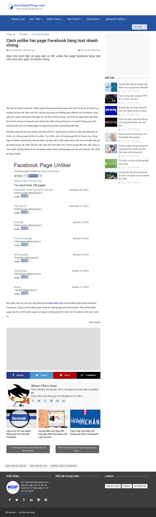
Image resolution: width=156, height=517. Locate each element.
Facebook (140, 486)
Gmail (126, 486)
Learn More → (27, 493)
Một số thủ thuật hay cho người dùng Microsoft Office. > (77, 449)
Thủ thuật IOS (38, 466)
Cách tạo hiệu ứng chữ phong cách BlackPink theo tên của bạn (133, 122)
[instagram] (38, 500)
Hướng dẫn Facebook (64, 466)
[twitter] (17, 500)
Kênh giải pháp (28, 512)
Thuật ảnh (112, 486)
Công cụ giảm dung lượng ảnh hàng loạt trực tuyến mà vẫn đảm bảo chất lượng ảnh (133, 148)
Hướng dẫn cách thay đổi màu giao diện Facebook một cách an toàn (52, 434)
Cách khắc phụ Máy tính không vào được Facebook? (84, 432)
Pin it (67, 375)
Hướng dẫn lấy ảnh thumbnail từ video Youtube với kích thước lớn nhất (134, 175)
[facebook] (9, 500)
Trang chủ (18, 19)
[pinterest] (46, 500)
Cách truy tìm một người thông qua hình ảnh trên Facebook (18, 434)
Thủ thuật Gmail (16, 466)
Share (20, 375)
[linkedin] (31, 500)
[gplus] (24, 500)
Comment (91, 375)
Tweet (44, 375)
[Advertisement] (53, 83)
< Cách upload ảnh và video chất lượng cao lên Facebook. (28, 449)
